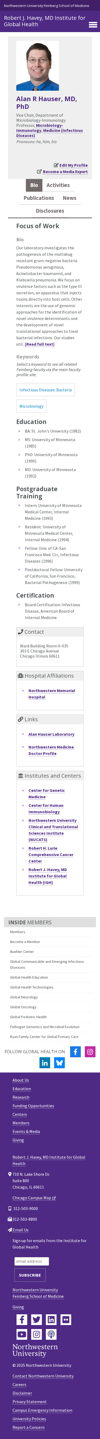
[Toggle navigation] (93, 25)
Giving (18, 1140)
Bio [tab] (34, 185)
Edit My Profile (73, 165)
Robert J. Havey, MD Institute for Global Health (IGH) (48, 876)
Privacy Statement (30, 1401)
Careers (19, 1384)
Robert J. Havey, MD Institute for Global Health (45, 21)
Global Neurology (24, 997)
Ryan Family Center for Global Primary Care (44, 1036)
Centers (20, 1114)
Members (17, 931)
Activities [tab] (58, 185)
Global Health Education (29, 977)
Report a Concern (29, 1427)
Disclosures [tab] (50, 210)
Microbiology (31, 406)
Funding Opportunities (33, 1105)
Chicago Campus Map (32, 1197)
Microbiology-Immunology (39, 128)
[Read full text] (39, 344)
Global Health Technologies (32, 987)
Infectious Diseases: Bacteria (45, 389)
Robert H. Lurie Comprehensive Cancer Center (51, 854)
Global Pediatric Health (28, 1016)
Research (21, 1097)
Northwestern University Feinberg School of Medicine (46, 5)
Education (22, 1088)
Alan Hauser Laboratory (51, 734)
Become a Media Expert (65, 171)
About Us (21, 1080)
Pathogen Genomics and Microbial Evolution (44, 1026)
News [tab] (70, 197)
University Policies (29, 1418)
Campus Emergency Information (42, 1410)
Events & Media (26, 1131)
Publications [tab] (38, 197)
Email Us (21, 1229)
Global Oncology (23, 1007)
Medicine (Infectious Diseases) (49, 133)
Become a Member (25, 941)
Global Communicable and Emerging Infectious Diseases (47, 964)
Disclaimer (22, 1393)
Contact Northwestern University (43, 1376)
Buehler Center (22, 951)
